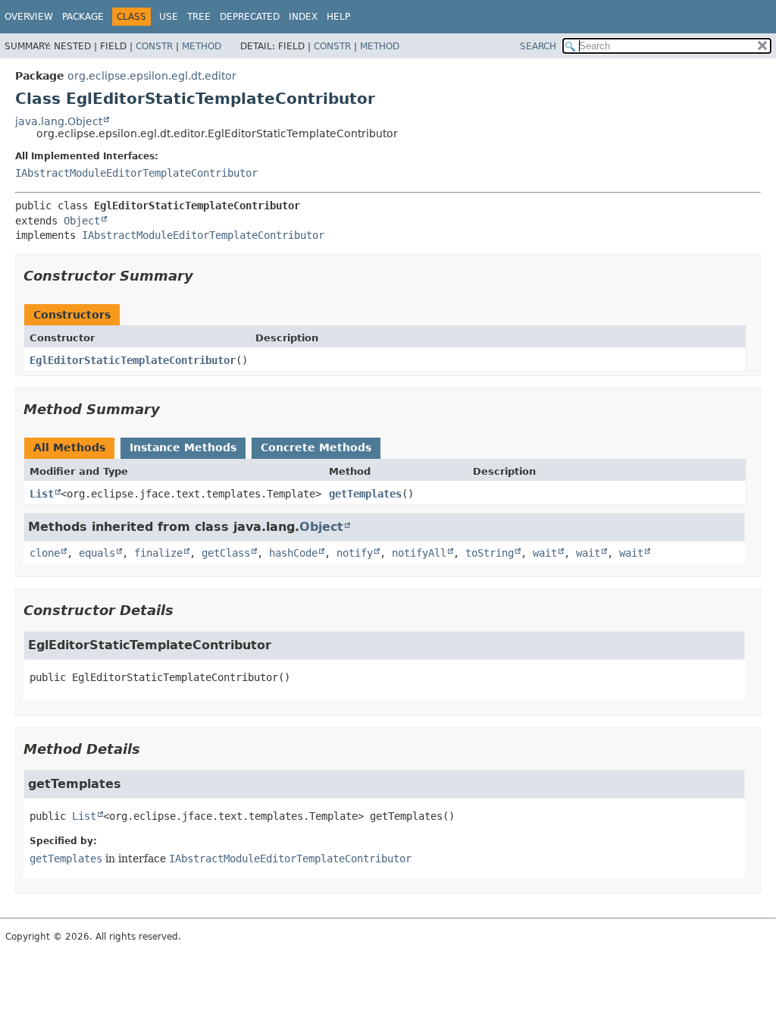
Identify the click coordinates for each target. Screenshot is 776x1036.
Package (83, 16)
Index (303, 16)
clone (45, 553)
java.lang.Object (58, 121)
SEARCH (538, 46)
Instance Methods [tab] (183, 447)
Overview (29, 16)
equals (97, 553)
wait (545, 553)
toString (489, 553)
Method (201, 46)
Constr (154, 46)
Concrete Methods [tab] (316, 447)
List (42, 494)
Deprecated (250, 16)
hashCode (293, 553)
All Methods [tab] (69, 447)
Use (168, 16)
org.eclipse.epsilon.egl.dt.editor (151, 76)
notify (354, 553)
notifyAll (419, 553)
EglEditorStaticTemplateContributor (133, 360)
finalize (158, 553)
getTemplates (365, 494)
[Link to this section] (204, 276)
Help (338, 16)
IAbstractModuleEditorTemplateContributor (136, 173)
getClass (226, 553)
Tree (199, 16)
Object (82, 221)
